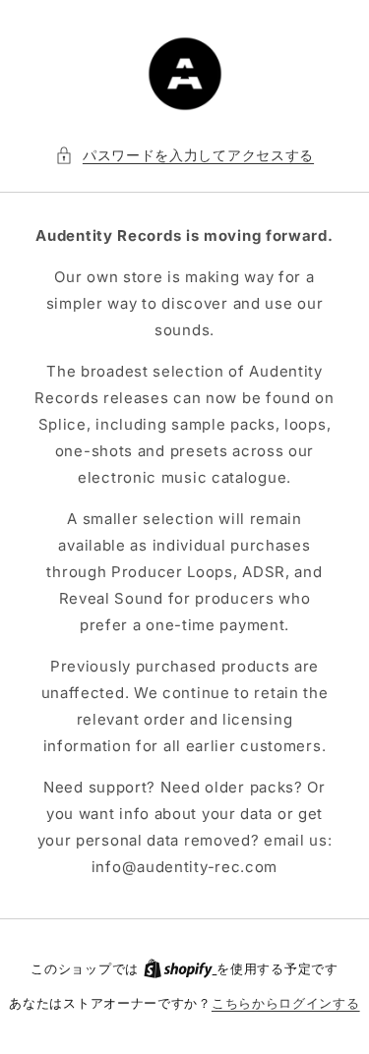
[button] (184, 155)
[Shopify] (180, 968)
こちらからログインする (286, 1003)
